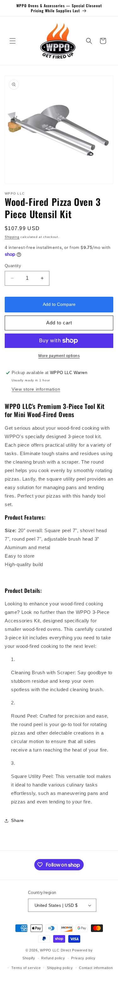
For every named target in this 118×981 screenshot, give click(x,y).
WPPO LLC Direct (55, 950)
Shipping (12, 237)
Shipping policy (60, 968)
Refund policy (53, 958)
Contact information (96, 968)
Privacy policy (83, 958)
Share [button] (17, 820)
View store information (36, 389)
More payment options (59, 356)
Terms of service (26, 968)
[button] (13, 41)
